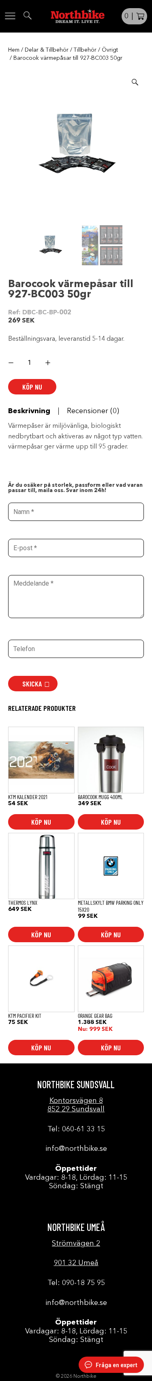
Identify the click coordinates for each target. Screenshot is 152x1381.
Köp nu (32, 386)
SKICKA (32, 683)
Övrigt (110, 50)
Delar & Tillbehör (47, 50)
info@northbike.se (76, 1148)
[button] (135, 82)
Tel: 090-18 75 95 (76, 1283)
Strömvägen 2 (76, 1243)
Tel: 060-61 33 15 (76, 1129)
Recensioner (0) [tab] (93, 411)
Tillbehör (85, 50)
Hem (13, 50)
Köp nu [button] (41, 821)
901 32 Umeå (76, 1263)
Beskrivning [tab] (29, 411)
